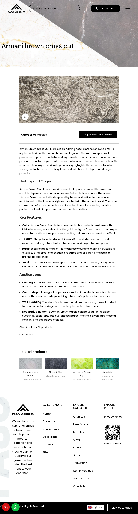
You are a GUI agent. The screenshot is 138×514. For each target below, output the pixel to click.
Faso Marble (26, 334)
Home (47, 414)
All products (45, 327)
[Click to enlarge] (25, 116)
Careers (48, 444)
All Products (26, 379)
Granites (62, 376)
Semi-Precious (107, 379)
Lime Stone (80, 424)
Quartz (77, 447)
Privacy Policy (113, 417)
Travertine (80, 463)
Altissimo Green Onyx (82, 374)
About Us (49, 421)
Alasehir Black (56, 372)
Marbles (42, 134)
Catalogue (50, 437)
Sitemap (48, 452)
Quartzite (79, 486)
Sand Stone (81, 478)
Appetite (107, 372)
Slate (76, 455)
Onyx (88, 379)
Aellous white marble (30, 374)
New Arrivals (51, 429)
